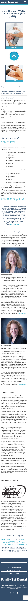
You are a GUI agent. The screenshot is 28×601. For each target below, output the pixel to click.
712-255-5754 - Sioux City (8, 143)
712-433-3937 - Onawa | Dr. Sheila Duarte (13, 198)
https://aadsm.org (15, 224)
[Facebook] (10, 593)
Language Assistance (14, 570)
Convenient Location (14, 567)
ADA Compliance (14, 588)
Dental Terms (4, 587)
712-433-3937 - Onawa (8, 141)
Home (14, 564)
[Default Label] (17, 593)
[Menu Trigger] (25, 2)
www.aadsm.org (22, 313)
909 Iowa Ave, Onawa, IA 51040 (17, 540)
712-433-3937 (5, 540)
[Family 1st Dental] (9, 2)
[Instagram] (14, 593)
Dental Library (12, 587)
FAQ (25, 587)
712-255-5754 (7, 543)
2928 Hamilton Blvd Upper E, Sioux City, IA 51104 (14, 543)
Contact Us (20, 587)
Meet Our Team (14, 573)
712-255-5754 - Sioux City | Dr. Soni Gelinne (13, 200)
